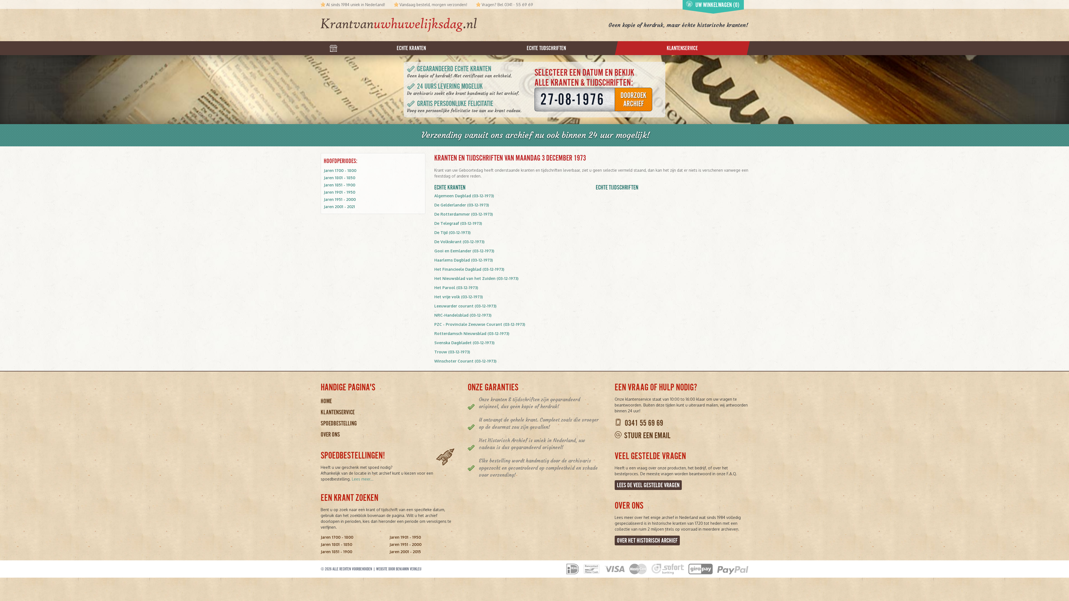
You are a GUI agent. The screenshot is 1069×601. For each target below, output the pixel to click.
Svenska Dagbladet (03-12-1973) (464, 342)
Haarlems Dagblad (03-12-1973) (463, 260)
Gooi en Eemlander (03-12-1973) (464, 250)
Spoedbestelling (339, 423)
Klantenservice (338, 412)
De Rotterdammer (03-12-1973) (463, 214)
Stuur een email (647, 435)
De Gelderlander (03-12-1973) (461, 205)
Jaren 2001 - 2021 (339, 206)
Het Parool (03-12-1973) (456, 287)
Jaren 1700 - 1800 (340, 170)
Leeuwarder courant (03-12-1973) (465, 306)
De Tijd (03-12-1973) (452, 232)
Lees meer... (363, 479)
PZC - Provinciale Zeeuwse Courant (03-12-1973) (479, 324)
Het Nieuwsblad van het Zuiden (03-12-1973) (476, 278)
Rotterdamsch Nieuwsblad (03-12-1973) (471, 333)
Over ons (330, 434)
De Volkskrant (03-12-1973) (459, 241)
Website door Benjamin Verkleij (398, 569)
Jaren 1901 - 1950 (339, 192)
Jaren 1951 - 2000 (340, 199)
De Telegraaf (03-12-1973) (458, 223)
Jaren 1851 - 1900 (339, 185)
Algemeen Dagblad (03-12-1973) (464, 195)
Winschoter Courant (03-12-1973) (465, 361)
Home (326, 401)
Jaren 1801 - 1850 (339, 177)
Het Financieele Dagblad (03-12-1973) (469, 269)
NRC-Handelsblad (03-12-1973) (462, 315)
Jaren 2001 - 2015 (405, 551)
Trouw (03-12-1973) (452, 351)
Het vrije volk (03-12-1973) (458, 296)
